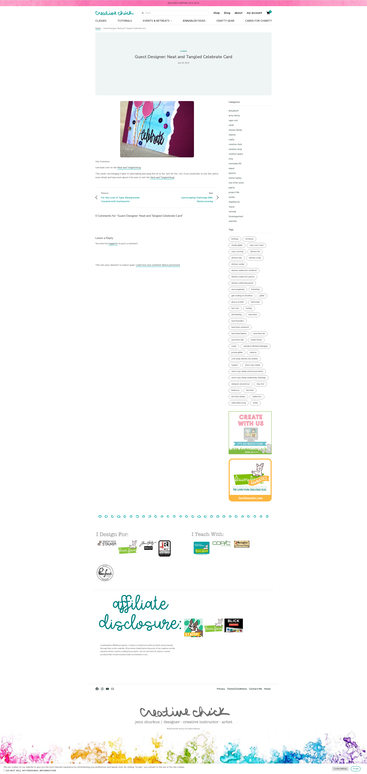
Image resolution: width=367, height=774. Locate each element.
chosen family (235, 130)
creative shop (235, 149)
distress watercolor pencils (242, 276)
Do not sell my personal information (31, 770)
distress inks (236, 258)
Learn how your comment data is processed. (158, 265)
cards (183, 51)
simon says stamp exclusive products (247, 371)
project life (234, 192)
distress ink (255, 251)
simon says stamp (252, 365)
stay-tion (260, 384)
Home (97, 28)
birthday (234, 239)
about (238, 13)
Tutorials (124, 21)
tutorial (232, 211)
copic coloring (237, 251)
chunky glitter (237, 245)
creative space (236, 154)
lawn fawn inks (237, 340)
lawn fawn (252, 314)
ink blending (236, 314)
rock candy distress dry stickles (244, 358)
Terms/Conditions (237, 688)
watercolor (257, 396)
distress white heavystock (242, 283)
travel (232, 206)
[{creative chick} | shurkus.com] (114, 13)
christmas (249, 239)
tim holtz (250, 390)
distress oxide (255, 258)
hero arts (235, 308)
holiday (249, 308)
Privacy (221, 688)
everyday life (235, 163)
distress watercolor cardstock (244, 270)
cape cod (233, 120)
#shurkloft (234, 110)
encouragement (237, 289)
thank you (235, 390)
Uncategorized (236, 216)
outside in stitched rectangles (255, 346)
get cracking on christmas (242, 295)
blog (227, 13)
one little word (236, 182)
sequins (234, 365)
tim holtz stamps (238, 396)
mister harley (235, 178)
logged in (113, 243)
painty (232, 187)
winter (255, 403)
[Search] (142, 13)
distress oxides (237, 264)
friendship (255, 289)
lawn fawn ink (259, 333)
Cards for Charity (258, 21)
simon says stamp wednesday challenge (248, 377)
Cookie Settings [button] (340, 768)
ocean (233, 346)
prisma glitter (237, 352)
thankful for (234, 202)
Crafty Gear (225, 21)
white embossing (238, 403)
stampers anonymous (240, 384)
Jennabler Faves (194, 21)
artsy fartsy (234, 115)
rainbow (253, 352)
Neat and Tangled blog (129, 167)
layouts (232, 173)
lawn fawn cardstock (240, 327)
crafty (231, 139)
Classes (101, 21)
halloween (255, 302)
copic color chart (256, 245)
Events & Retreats (156, 21)
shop (216, 13)
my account (254, 13)
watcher (233, 221)
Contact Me (255, 688)
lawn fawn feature (238, 333)
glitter (261, 295)
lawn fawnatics (237, 321)
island (231, 168)
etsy (231, 158)
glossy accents (237, 302)
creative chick (235, 144)
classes (232, 134)
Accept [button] (356, 768)
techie (232, 197)
